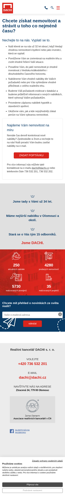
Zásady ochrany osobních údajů (47, 461)
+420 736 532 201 (46, 8)
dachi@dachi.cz (40, 168)
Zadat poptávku (31, 155)
